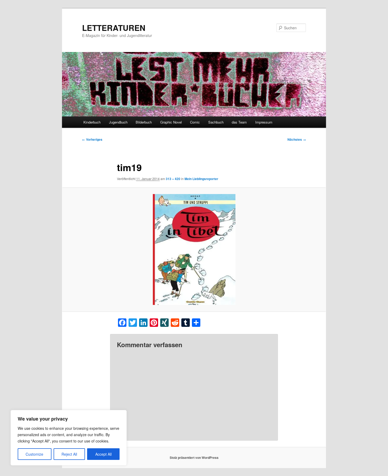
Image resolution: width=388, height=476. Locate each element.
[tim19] (194, 249)
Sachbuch (216, 122)
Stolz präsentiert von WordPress (194, 457)
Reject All (69, 454)
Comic (195, 122)
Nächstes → (296, 139)
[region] (69, 437)
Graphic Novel (171, 122)
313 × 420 (173, 178)
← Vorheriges (92, 139)
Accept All (103, 454)
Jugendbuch (118, 122)
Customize (34, 454)
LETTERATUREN (113, 27)
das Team (239, 122)
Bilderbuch (144, 122)
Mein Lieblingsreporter (201, 178)
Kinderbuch (92, 122)
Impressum (263, 122)
